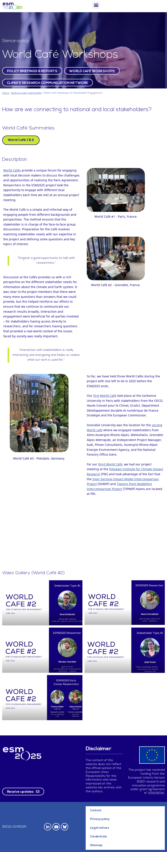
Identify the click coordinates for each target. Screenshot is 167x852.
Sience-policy (15, 41)
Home (5, 93)
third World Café (110, 464)
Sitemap (96, 845)
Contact (96, 810)
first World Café (104, 396)
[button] (96, 5)
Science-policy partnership (26, 93)
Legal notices (99, 828)
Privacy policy (100, 819)
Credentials (98, 836)
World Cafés (12, 170)
